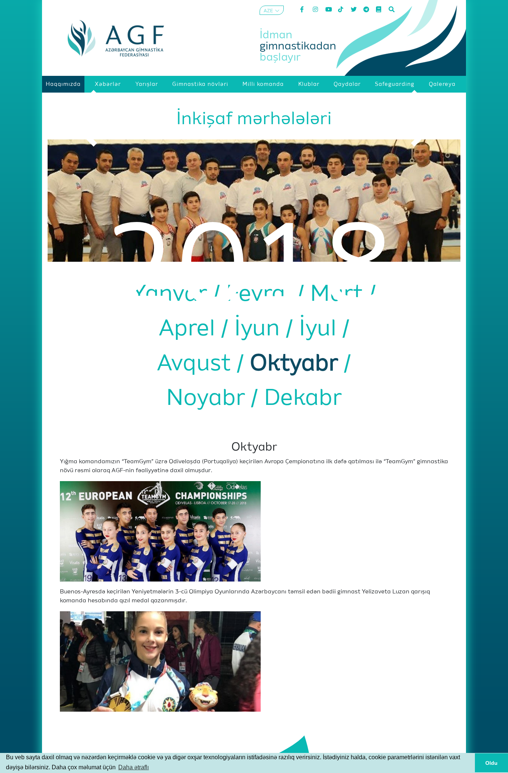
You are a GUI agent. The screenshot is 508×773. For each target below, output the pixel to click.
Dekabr (303, 398)
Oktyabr (297, 364)
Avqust (197, 364)
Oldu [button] (491, 763)
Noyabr (208, 398)
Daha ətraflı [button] (133, 767)
